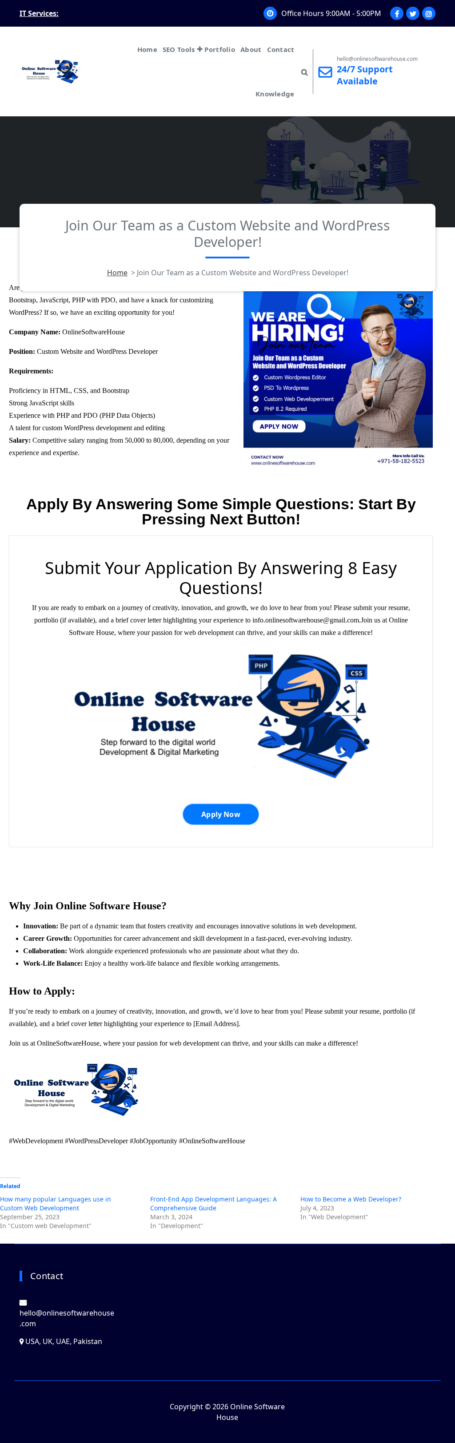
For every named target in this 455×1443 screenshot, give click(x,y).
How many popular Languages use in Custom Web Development (55, 1203)
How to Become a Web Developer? (350, 1199)
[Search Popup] (304, 71)
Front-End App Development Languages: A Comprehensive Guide (213, 1203)
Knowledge (275, 93)
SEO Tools (179, 49)
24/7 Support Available (365, 75)
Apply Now (220, 814)
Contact (281, 49)
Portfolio (219, 49)
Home (147, 49)
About (251, 49)
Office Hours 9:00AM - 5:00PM (331, 13)
